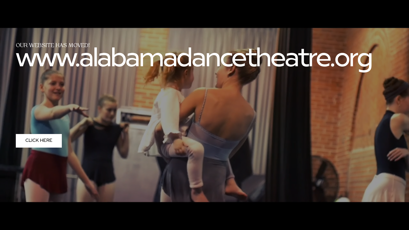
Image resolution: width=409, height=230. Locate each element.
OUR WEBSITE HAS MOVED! (53, 46)
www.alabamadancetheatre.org (193, 60)
